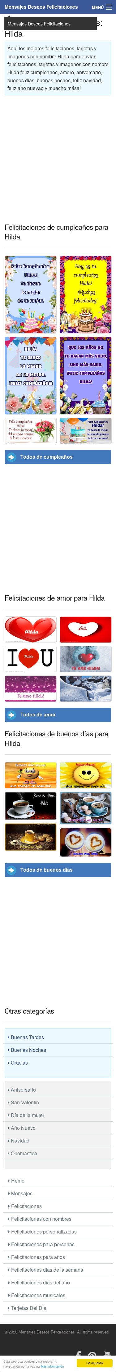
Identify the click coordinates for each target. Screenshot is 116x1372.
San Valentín (24, 1102)
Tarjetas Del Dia (28, 1307)
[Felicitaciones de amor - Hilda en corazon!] (30, 630)
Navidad (19, 1140)
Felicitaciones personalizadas (43, 1231)
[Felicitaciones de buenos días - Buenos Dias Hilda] (30, 806)
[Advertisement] (58, 158)
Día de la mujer (27, 1115)
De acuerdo (94, 1363)
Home (17, 1180)
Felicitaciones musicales (37, 1295)
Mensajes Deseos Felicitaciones (41, 6)
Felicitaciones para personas (42, 1244)
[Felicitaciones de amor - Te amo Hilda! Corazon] (85, 689)
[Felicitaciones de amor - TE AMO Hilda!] (85, 659)
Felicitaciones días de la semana (46, 1269)
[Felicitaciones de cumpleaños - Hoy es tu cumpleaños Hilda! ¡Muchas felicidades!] (85, 294)
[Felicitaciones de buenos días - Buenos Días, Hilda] (30, 837)
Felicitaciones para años (37, 1257)
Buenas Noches (28, 1049)
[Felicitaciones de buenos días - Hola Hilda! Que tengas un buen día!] (85, 775)
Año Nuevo (23, 1127)
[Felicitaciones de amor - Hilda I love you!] (30, 659)
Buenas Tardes (27, 1037)
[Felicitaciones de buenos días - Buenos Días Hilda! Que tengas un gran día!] (30, 775)
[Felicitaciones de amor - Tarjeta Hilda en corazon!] (85, 630)
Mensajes (21, 1193)
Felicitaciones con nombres (40, 1218)
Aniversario (23, 1089)
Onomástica (23, 1153)
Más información (52, 1366)
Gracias (19, 1062)
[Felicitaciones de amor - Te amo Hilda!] (30, 689)
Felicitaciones (26, 1206)
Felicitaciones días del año (40, 1282)
